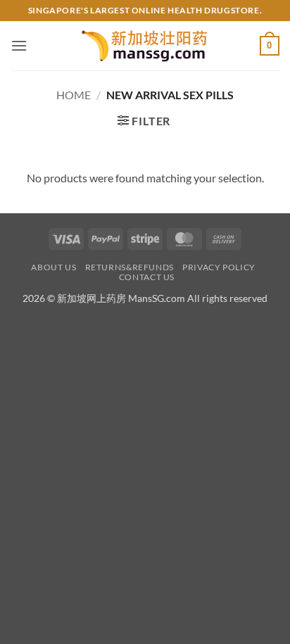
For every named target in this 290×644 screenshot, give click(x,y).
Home (73, 94)
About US (53, 267)
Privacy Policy (219, 267)
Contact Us (147, 277)
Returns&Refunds (129, 267)
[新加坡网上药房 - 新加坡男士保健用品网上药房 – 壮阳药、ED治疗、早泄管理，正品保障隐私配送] (145, 45)
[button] (19, 45)
